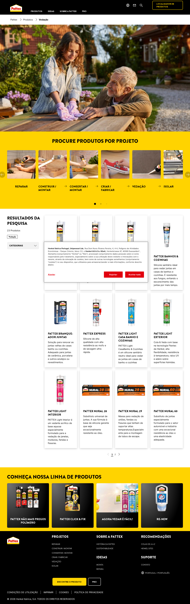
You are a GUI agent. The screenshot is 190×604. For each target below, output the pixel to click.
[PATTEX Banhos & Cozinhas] (166, 252)
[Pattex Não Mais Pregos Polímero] (28, 505)
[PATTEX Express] (96, 330)
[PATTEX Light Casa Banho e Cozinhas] (131, 330)
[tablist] (95, 204)
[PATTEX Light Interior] (61, 409)
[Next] (188, 174)
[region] (96, 262)
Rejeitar (113, 274)
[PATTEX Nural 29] (131, 409)
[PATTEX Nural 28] (96, 409)
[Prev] (2, 174)
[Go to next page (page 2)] (119, 454)
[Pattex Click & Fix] (73, 505)
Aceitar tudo (135, 274)
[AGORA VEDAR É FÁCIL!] (117, 505)
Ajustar (51, 274)
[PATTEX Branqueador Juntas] (61, 330)
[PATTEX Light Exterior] (166, 330)
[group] (95, 179)
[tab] (95, 204)
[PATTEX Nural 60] (166, 409)
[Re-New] (162, 505)
